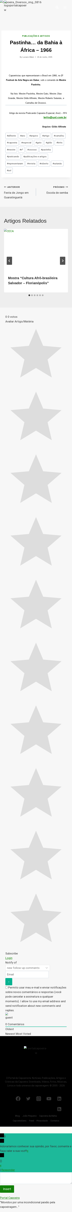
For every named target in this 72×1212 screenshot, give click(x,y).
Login (8, 958)
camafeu (59, 135)
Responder (8, 1170)
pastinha (46, 149)
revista (31, 163)
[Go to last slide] (9, 261)
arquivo (33, 135)
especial (26, 142)
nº (21, 149)
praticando (13, 156)
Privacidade (42, 1120)
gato (38, 142)
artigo (45, 135)
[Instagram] (38, 1098)
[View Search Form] (57, 7)
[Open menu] (65, 7)
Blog (17, 1116)
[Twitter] (28, 1098)
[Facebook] (18, 1098)
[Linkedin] (59, 1098)
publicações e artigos (35, 156)
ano (22, 135)
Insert (7, 1189)
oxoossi (32, 149)
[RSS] (59, 1109)
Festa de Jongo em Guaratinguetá (16, 192)
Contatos (54, 1120)
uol (9, 170)
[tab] (29, 295)
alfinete (11, 135)
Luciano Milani (28, 57)
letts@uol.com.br (55, 117)
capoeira (12, 142)
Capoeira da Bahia (48, 1116)
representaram (15, 163)
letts (59, 142)
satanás (57, 163)
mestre (11, 149)
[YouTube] (49, 1098)
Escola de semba (57, 190)
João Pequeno (29, 1116)
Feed (31, 1120)
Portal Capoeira (10, 1197)
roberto (44, 163)
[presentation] (36, 250)
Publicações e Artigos (36, 36)
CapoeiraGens (19, 1120)
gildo (49, 142)
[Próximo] (62, 261)
